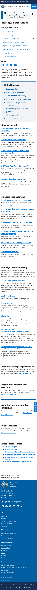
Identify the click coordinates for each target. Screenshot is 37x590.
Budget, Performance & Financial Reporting (13, 567)
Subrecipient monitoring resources (16, 242)
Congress (4, 550)
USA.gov (11, 587)
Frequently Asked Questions (13, 179)
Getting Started (8, 31)
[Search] (28, 6)
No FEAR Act (4, 587)
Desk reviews (7, 303)
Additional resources (14, 118)
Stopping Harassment (7, 572)
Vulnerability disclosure (7, 584)
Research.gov (5, 580)
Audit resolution (8, 296)
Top (34, 469)
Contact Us (4, 526)
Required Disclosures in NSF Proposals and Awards (19, 458)
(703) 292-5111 (6, 498)
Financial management (15, 92)
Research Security (6, 575)
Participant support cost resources (16, 200)
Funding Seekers (6, 545)
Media (3, 553)
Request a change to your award (18, 99)
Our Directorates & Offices (9, 521)
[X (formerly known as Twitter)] (6, 506)
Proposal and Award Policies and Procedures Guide (15, 151)
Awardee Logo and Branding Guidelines (15, 49)
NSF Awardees (5, 548)
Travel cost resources (10, 251)
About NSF (4, 516)
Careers (3, 518)
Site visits (5, 316)
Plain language (26, 587)
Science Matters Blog (7, 538)
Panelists (4, 558)
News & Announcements (8, 533)
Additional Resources (10, 57)
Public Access (5, 570)
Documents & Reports (7, 565)
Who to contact (12, 115)
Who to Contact (8, 53)
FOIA (31, 584)
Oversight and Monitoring (11, 38)
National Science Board (8, 523)
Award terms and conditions (13, 139)
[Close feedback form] (35, 404)
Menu (34, 6)
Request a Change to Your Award (13, 42)
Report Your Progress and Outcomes (15, 46)
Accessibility (18, 587)
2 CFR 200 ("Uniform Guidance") (14, 166)
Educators (4, 555)
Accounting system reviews (13, 281)
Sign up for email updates (12, 502)
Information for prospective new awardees (15, 129)
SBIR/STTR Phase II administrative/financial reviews (15, 330)
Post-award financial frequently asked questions (17, 210)
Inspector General (18, 584)
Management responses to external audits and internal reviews (16, 347)
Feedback (35, 409)
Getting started (12, 89)
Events (3, 536)
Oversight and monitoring (16, 96)
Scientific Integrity (6, 577)
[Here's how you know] (18, 2)
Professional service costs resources (16, 222)
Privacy (26, 584)
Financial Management (10, 35)
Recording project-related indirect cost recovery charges (17, 232)
